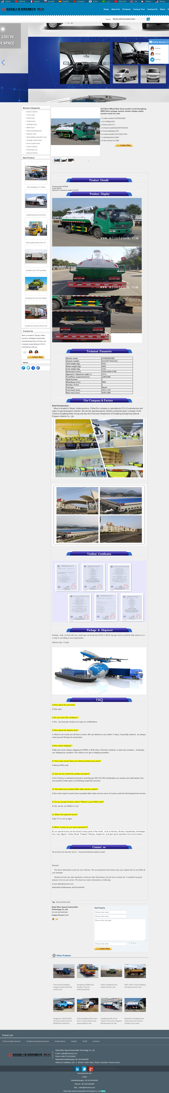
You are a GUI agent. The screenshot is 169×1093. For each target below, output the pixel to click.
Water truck (31, 128)
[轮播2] (84, 102)
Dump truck (31, 118)
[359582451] (53, 919)
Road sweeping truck (34, 131)
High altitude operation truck (37, 137)
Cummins (96, 1041)
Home (106, 9)
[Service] (25, 352)
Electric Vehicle (32, 112)
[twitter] (28, 368)
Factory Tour (139, 9)
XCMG (84, 1041)
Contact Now (35, 357)
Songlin (74, 1041)
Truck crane (31, 115)
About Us (115, 9)
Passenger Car (32, 150)
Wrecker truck (31, 134)
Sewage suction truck (34, 140)
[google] (33, 368)
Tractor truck (31, 121)
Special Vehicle (32, 153)
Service (157, 48)
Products (127, 9)
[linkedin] (23, 368)
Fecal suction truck (33, 143)
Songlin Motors (60, 1041)
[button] (80, 100)
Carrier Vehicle (32, 147)
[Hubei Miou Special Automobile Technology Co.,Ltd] (23, 13)
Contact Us (152, 9)
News (162, 9)
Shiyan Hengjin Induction (12, 1041)
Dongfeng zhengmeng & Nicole (37, 1041)
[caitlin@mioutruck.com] (56, 919)
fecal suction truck (63, 902)
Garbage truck (32, 124)
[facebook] (38, 368)
